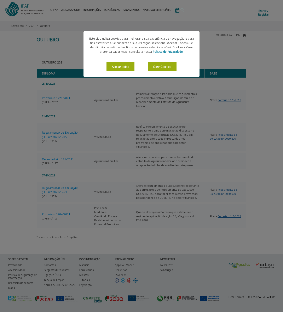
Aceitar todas (120, 67)
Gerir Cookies (162, 67)
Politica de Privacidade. (168, 52)
